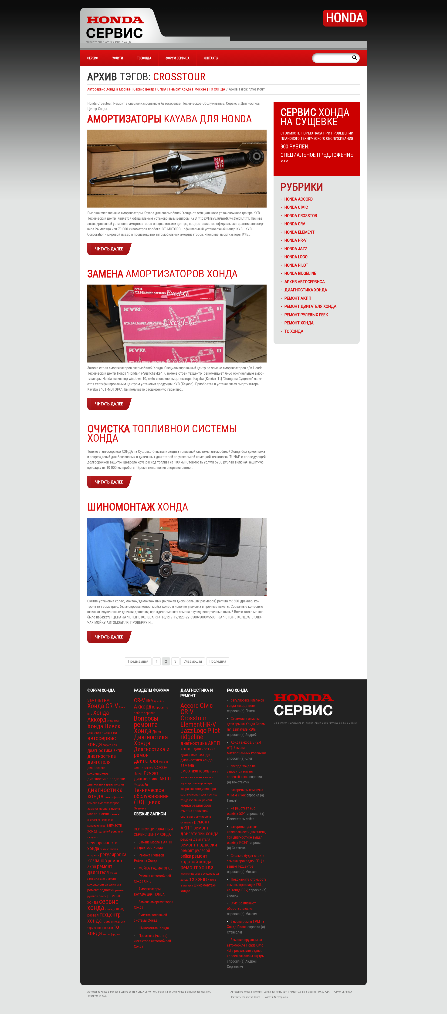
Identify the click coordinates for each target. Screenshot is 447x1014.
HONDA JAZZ (295, 248)
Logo (200, 731)
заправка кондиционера (198, 789)
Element (191, 724)
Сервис (92, 58)
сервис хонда (103, 904)
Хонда (137, 507)
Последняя (217, 661)
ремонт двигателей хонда (199, 830)
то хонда (198, 879)
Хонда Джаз (113, 720)
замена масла (97, 808)
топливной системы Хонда (162, 433)
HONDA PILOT (296, 265)
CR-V (139, 700)
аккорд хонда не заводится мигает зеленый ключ (241, 771)
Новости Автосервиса (276, 997)
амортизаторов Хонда (162, 274)
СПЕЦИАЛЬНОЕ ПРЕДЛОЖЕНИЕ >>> (317, 158)
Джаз (156, 732)
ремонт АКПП (297, 298)
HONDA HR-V (295, 240)
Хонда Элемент (95, 732)
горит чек (110, 745)
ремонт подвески (100, 890)
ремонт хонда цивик (191, 873)
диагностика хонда (105, 793)
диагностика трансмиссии (105, 784)
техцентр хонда (104, 917)
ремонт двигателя (99, 869)
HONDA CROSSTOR (300, 215)
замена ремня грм (202, 783)
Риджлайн (141, 784)
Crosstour (193, 718)
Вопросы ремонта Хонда (146, 724)
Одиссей (160, 767)
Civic (206, 705)
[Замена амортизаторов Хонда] (177, 324)
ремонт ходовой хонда (195, 858)
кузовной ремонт (109, 831)
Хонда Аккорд (98, 716)
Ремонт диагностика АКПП (152, 776)
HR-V (149, 701)
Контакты (211, 58)
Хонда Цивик (104, 726)
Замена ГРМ (98, 700)
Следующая (193, 661)
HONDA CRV (294, 223)
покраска (93, 855)
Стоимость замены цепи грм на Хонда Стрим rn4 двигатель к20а (246, 724)
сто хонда (110, 909)
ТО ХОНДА (144, 58)
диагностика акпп (104, 750)
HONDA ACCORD (298, 199)
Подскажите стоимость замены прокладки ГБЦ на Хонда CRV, (247, 884)
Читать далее (109, 249)
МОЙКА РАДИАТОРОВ (156, 868)
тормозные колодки (100, 928)
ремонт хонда (196, 867)
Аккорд (142, 706)
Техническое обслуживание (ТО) (151, 796)
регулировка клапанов (106, 857)
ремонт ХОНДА (299, 323)
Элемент (140, 808)
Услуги (117, 58)
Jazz (186, 731)
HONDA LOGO (296, 256)
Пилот (138, 773)
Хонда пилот (110, 732)
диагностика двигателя (101, 759)
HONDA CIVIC (296, 207)
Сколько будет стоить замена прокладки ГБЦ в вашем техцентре (245, 861)
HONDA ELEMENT (299, 232)
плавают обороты (109, 849)
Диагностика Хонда (305, 289)
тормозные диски (114, 921)
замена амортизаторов (103, 803)
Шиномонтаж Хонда (154, 928)
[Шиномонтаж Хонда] (177, 557)
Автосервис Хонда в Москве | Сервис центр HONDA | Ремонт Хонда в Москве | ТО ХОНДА (156, 89)
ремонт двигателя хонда (310, 306)
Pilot (213, 731)
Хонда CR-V (102, 706)
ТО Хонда (293, 331)
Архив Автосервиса (304, 281)
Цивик (152, 802)
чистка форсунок (111, 934)
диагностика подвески (106, 778)
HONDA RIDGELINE (300, 273)
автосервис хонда (101, 741)
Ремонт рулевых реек (306, 314)
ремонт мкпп (115, 884)
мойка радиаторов (195, 805)
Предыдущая (138, 661)
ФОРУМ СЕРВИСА (178, 58)
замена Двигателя (114, 797)
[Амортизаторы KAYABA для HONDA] (177, 169)
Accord (189, 705)
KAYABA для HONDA (169, 119)
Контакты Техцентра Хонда (245, 997)
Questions (159, 701)
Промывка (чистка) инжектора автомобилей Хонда (152, 941)
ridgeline (191, 737)
